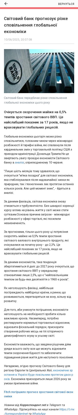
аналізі (19, 162)
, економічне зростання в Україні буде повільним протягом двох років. (38, 375)
